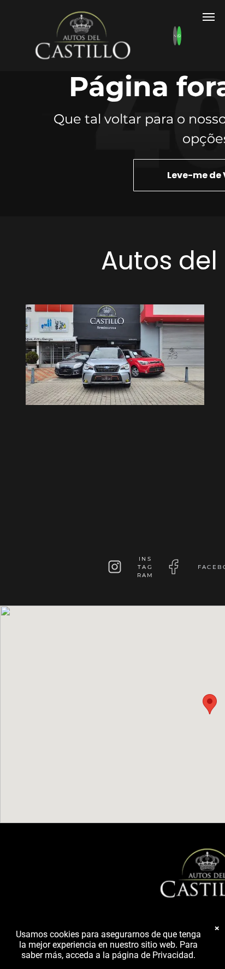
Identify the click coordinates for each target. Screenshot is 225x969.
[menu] (209, 17)
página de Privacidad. (154, 955)
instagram (145, 567)
